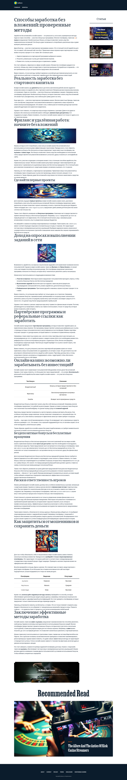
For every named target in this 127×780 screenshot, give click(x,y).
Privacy (56, 772)
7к (75, 38)
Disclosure (69, 772)
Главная (17, 7)
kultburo (20, 3)
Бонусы (25, 7)
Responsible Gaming (80, 772)
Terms (62, 772)
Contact (49, 772)
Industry (70, 741)
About (42, 772)
